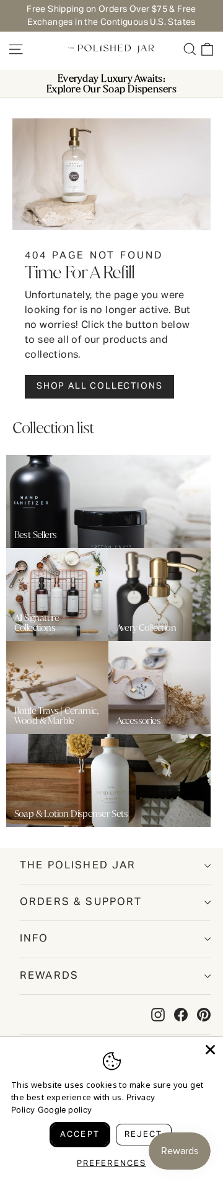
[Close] (210, 1049)
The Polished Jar (78, 865)
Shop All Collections (99, 386)
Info (34, 938)
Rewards (49, 976)
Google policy (65, 1110)
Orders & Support (81, 902)
